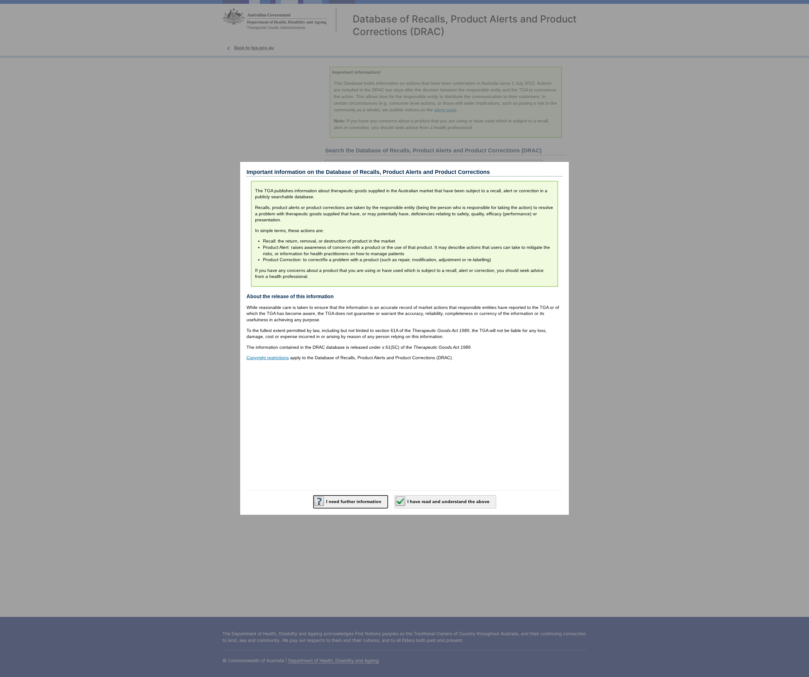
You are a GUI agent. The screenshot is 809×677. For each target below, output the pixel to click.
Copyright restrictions (267, 357)
